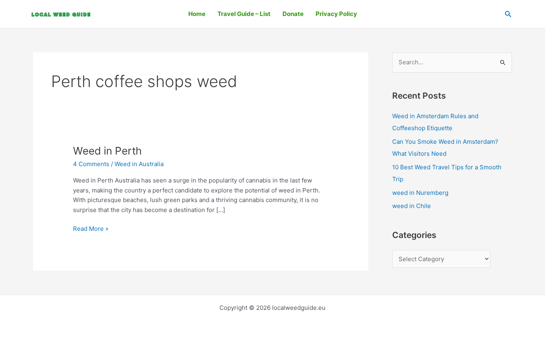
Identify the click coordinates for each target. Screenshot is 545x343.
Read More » (91, 228)
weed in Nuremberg (420, 192)
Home (196, 14)
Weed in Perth (107, 151)
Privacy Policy (336, 14)
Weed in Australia (139, 164)
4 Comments (91, 164)
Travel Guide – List (244, 14)
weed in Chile (411, 206)
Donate (293, 14)
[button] (508, 14)
